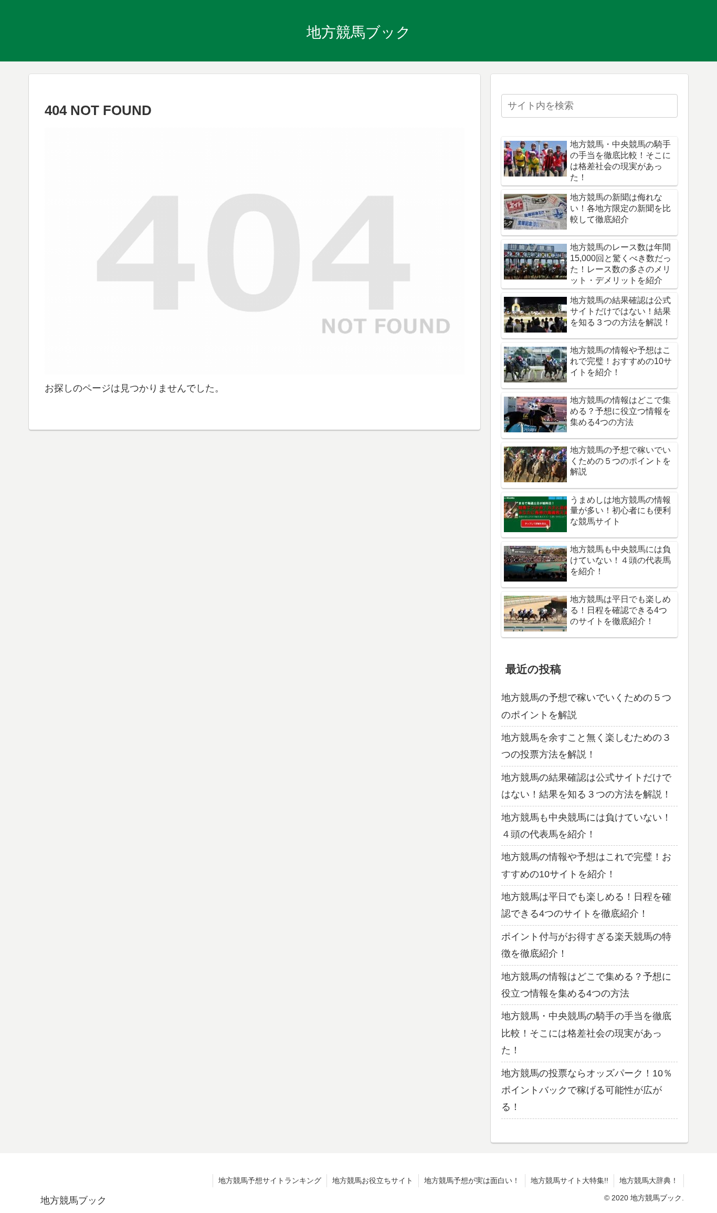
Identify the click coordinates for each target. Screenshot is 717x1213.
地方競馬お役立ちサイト (372, 1180)
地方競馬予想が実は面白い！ (472, 1180)
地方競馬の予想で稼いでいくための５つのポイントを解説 (586, 706)
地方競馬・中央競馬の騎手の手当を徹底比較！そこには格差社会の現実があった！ (586, 1033)
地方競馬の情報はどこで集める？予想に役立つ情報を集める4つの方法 (586, 985)
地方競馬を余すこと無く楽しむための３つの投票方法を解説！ (586, 746)
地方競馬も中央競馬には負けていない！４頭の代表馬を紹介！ (586, 825)
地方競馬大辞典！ (648, 1180)
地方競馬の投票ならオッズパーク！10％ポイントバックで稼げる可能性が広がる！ (586, 1090)
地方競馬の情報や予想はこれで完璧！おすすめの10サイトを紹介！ (586, 865)
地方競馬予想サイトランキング (269, 1180)
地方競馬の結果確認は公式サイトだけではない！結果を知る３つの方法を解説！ (586, 786)
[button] (667, 106)
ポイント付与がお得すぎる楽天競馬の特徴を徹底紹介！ (586, 945)
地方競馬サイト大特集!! (569, 1180)
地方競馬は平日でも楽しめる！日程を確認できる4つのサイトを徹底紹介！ (586, 905)
